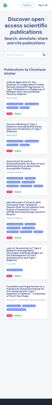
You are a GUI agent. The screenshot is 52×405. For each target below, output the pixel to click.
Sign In (41, 5)
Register (27, 5)
